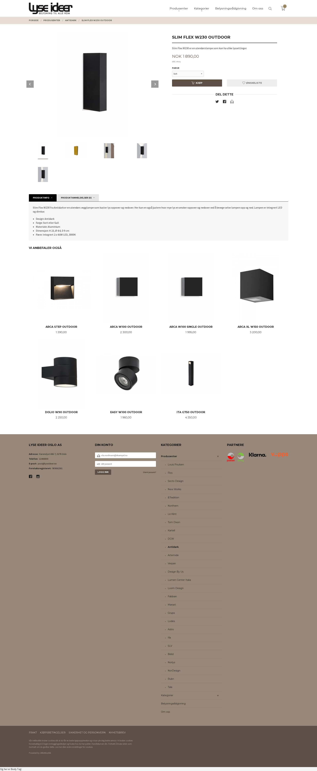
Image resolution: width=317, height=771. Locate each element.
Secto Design (175, 481)
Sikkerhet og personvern (87, 732)
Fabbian (172, 596)
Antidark (173, 546)
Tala (170, 687)
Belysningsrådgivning (173, 703)
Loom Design (176, 588)
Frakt (33, 732)
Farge (175, 68)
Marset (172, 604)
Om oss (165, 711)
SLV (170, 645)
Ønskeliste (253, 82)
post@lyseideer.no (47, 463)
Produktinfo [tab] (41, 198)
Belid (171, 654)
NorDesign (174, 670)
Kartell (171, 530)
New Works (174, 489)
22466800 (43, 458)
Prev (30, 84)
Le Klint (172, 514)
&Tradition (173, 497)
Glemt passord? (149, 472)
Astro (171, 629)
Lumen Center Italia (179, 579)
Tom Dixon (174, 522)
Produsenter (169, 456)
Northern (173, 505)
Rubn (171, 678)
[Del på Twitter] (217, 102)
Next (154, 84)
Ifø (169, 637)
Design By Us (175, 571)
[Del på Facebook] (225, 102)
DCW (171, 538)
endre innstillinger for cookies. (80, 747)
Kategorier (167, 695)
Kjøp (199, 82)
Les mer (58, 747)
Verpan (172, 563)
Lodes (171, 621)
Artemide (173, 555)
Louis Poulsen (176, 464)
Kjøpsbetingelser (53, 732)
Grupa (171, 612)
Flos (170, 472)
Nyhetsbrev (117, 732)
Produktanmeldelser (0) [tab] (76, 198)
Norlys (171, 662)
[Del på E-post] (232, 102)
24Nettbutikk (45, 753)
